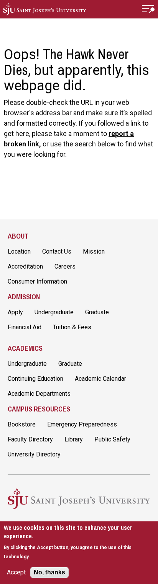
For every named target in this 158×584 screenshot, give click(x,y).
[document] (79, 542)
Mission (94, 251)
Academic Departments (39, 393)
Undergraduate (54, 312)
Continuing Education (35, 378)
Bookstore (22, 424)
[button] (148, 9)
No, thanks (49, 572)
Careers (65, 266)
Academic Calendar (100, 378)
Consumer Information (37, 281)
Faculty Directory (30, 439)
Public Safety (112, 439)
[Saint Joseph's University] (44, 9)
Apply (15, 312)
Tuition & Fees (72, 327)
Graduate (97, 312)
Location (19, 251)
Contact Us (56, 251)
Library (73, 439)
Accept (16, 572)
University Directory (34, 454)
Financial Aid (24, 327)
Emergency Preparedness (82, 424)
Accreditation (25, 266)
